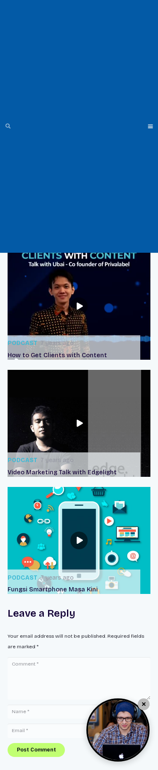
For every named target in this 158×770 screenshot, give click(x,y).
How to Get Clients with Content (57, 355)
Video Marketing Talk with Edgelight (62, 472)
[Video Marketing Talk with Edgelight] (79, 423)
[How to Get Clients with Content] (79, 305)
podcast (22, 343)
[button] (8, 126)
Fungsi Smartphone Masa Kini (53, 589)
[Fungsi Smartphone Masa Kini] (79, 540)
